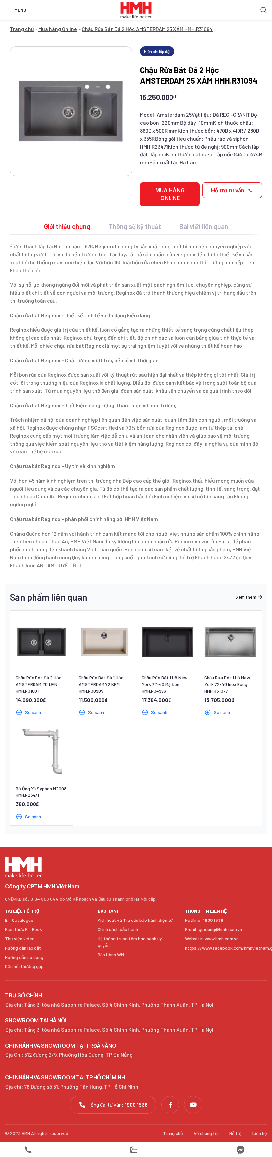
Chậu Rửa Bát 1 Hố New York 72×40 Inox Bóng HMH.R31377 (227, 684)
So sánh (33, 712)
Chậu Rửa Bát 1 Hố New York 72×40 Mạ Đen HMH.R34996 (164, 684)
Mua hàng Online (57, 29)
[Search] (263, 10)
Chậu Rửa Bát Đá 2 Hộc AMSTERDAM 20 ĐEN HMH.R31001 (38, 684)
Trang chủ (22, 29)
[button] (170, 194)
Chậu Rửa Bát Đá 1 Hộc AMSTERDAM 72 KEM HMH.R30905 (101, 684)
